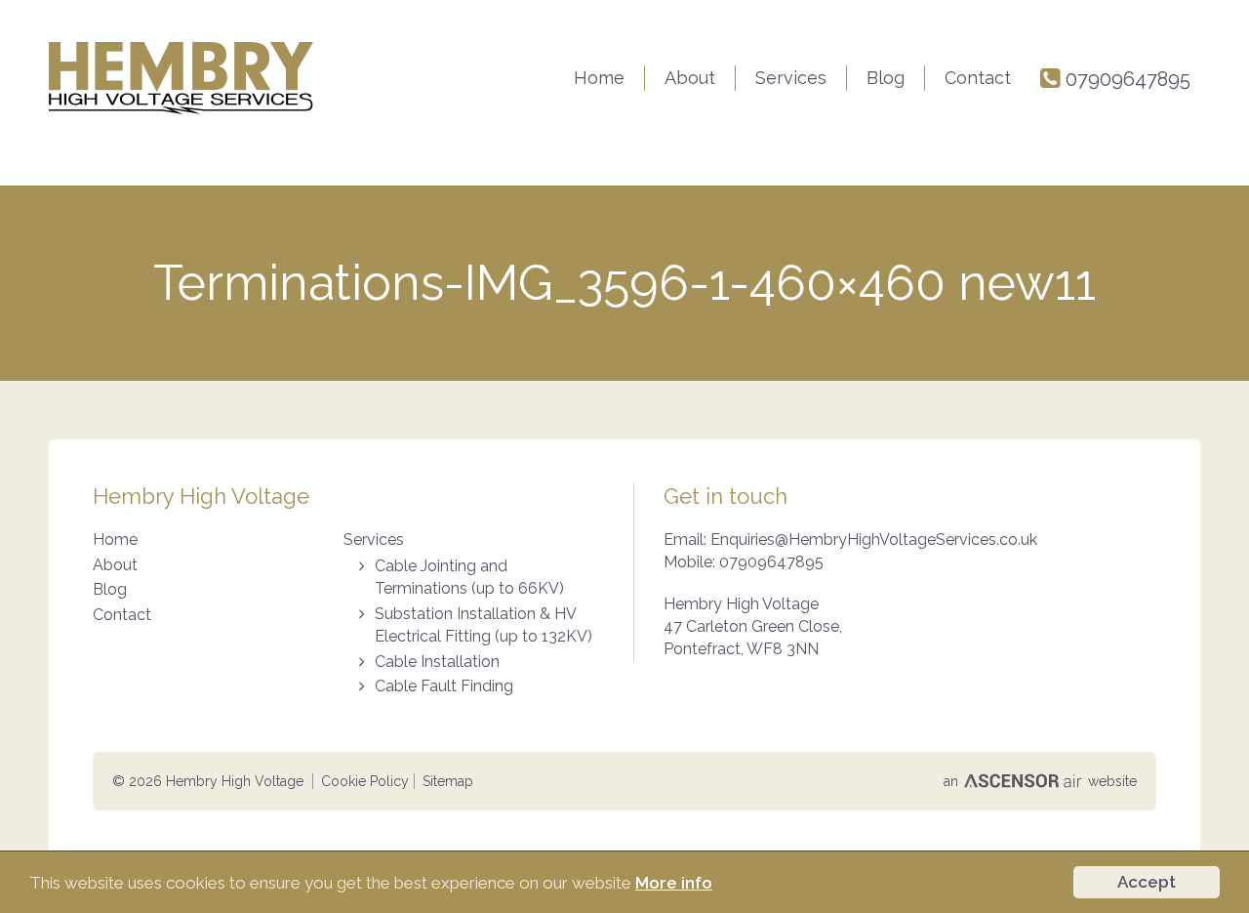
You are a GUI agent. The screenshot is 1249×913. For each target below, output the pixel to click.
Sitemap (448, 781)
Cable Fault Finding (444, 686)
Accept (1146, 882)
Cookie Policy (365, 781)
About (690, 77)
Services (790, 77)
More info (673, 882)
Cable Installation (437, 661)
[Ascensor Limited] (1025, 781)
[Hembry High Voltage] (181, 78)
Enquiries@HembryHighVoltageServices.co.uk (873, 539)
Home (599, 77)
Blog (885, 77)
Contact (978, 77)
